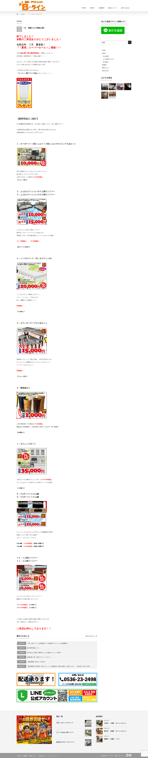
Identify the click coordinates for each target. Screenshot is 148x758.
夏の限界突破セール (33, 648)
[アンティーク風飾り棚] (104, 86)
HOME (84, 8)
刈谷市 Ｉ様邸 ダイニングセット (115, 723)
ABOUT (92, 8)
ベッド (58, 720)
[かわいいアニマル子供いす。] (120, 86)
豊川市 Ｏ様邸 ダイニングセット (115, 731)
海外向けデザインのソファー (65, 742)
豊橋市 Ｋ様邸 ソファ (112, 739)
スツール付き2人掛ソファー (65, 732)
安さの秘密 (106, 56)
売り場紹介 (106, 61)
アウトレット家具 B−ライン (116, 755)
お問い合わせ (125, 8)
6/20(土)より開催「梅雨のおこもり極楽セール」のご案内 (44, 652)
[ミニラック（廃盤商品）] (104, 95)
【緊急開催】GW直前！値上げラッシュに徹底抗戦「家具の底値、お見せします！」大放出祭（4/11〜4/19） (59, 666)
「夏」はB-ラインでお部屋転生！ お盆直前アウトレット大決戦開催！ (47, 643)
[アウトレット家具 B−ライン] (32, 6)
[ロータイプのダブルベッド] (112, 86)
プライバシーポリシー (52, 755)
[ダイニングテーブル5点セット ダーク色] (127, 86)
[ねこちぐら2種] (112, 95)
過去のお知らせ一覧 (91, 636)
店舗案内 (101, 8)
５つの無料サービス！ (108, 58)
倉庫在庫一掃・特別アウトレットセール (39, 657)
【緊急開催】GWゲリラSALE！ (36, 662)
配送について (112, 8)
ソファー (58, 730)
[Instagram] (130, 755)
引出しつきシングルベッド (64, 722)
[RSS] (127, 755)
